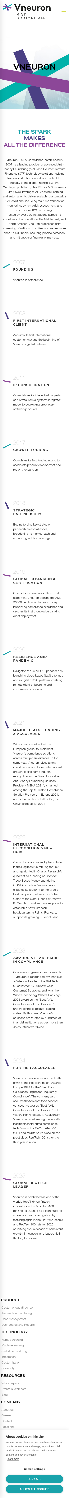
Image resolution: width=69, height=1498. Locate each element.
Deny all (34, 1479)
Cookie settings (34, 1469)
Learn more (13, 1458)
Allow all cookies (34, 1489)
